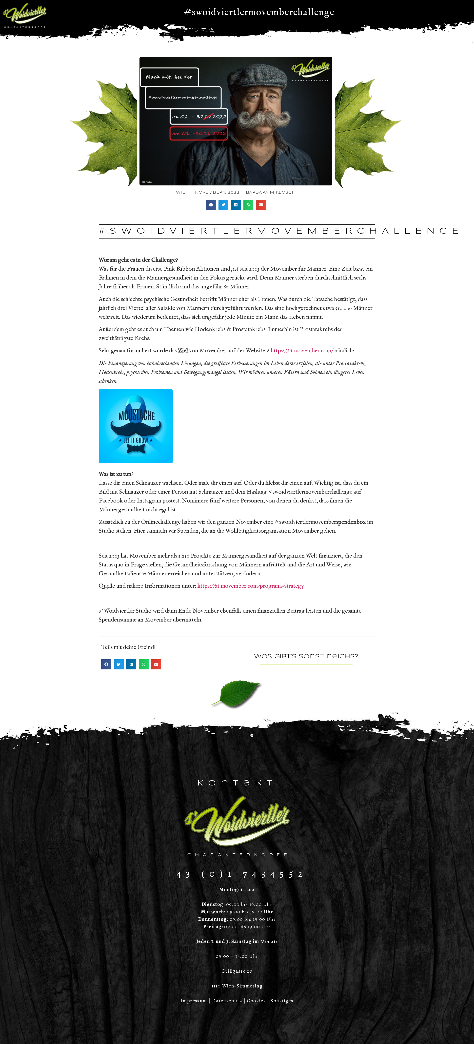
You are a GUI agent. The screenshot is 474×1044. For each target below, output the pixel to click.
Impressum (194, 1000)
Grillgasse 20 (236, 971)
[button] (211, 205)
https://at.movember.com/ (302, 351)
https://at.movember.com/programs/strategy (251, 586)
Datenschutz (227, 1000)
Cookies (256, 1000)
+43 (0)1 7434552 (237, 873)
